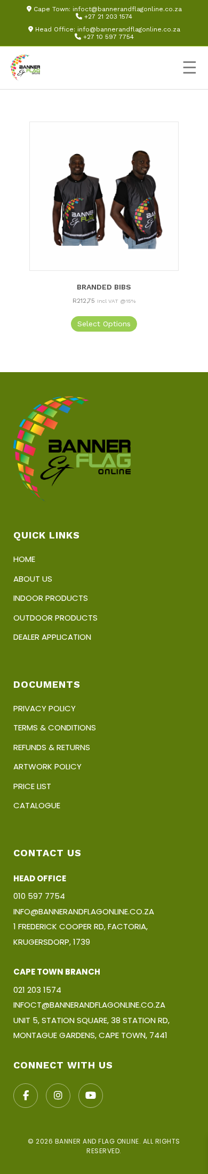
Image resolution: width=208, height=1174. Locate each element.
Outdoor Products (55, 617)
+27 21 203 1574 (108, 16)
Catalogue (36, 805)
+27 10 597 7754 (108, 37)
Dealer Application (52, 636)
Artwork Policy (47, 766)
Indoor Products (50, 598)
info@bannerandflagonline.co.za (128, 29)
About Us (32, 578)
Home (24, 559)
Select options (104, 323)
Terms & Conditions (54, 727)
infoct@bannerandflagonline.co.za (127, 9)
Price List (32, 786)
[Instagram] (58, 1095)
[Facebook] (25, 1095)
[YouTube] (90, 1095)
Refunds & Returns (51, 747)
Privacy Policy (44, 708)
